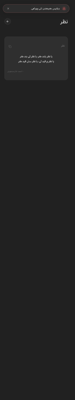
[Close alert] (8, 8)
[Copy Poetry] (10, 46)
